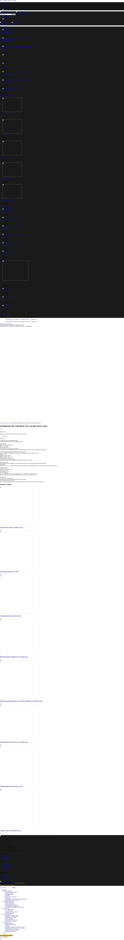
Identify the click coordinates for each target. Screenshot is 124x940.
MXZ (4, 220)
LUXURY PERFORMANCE (9, 200)
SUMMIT (5, 237)
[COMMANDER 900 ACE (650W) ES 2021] (19, 784)
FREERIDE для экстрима (10, 917)
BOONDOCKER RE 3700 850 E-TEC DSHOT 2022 (14, 742)
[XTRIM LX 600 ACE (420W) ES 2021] (19, 828)
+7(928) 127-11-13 (6, 8)
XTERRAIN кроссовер (10, 931)
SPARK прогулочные (10, 903)
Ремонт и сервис (6, 858)
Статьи (4, 874)
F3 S (4, 291)
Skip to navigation (4, 0)
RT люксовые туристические (11, 911)
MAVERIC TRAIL (7, 40)
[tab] (5, 436)
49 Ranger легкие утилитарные (12, 929)
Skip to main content (12, 0)
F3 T (4, 282)
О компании (5, 876)
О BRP (4, 869)
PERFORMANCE (7, 178)
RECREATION (6, 135)
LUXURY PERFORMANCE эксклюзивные (14, 907)
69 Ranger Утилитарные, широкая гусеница (14, 926)
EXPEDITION (6, 245)
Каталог (4, 879)
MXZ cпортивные (9, 918)
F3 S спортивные (9, 910)
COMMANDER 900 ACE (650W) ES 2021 (11, 786)
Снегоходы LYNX (8, 423)
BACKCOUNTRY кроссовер (11, 920)
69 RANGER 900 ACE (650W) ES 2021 (10, 616)
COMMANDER (6, 91)
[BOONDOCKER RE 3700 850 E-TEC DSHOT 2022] (19, 739)
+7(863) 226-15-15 (6, 7)
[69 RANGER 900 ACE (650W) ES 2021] (19, 613)
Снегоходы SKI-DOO (7, 867)
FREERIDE (5, 228)
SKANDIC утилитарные (10, 921)
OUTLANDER (6, 82)
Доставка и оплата (7, 857)
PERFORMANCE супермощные (12, 906)
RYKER (4, 308)
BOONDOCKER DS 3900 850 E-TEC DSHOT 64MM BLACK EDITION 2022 (21, 701)
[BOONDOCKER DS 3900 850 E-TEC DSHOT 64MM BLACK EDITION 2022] (19, 698)
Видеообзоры (6, 877)
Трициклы (5, 868)
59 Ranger (7, 925)
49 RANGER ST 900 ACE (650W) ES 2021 (11, 527)
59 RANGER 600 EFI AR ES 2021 (9, 571)
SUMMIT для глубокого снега (11, 916)
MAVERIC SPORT (7, 32)
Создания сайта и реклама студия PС (7, 885)
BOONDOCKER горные (10, 924)
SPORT (4, 157)
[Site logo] (8, 13)
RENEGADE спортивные (11, 896)
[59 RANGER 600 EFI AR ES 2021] (19, 569)
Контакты (5, 878)
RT (3, 299)
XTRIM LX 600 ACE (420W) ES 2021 (10, 830)
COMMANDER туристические (12, 900)
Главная (2, 423)
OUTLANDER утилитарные (11, 892)
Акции (4, 855)
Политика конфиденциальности (20, 883)
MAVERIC (5, 48)
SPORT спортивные (9, 902)
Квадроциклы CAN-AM (8, 865)
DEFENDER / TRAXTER (8, 74)
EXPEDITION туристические (11, 915)
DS (3, 57)
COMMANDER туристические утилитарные (15, 928)
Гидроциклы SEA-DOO (8, 863)
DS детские (7, 897)
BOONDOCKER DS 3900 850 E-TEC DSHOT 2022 (14, 657)
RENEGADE (6, 65)
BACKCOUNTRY (7, 211)
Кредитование (6, 856)
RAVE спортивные (9, 923)
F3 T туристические (9, 909)
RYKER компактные (9, 913)
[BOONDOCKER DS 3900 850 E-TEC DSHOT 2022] (19, 654)
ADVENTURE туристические (11, 930)
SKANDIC (5, 253)
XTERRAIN (15, 423)
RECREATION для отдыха (11, 904)
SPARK (4, 114)
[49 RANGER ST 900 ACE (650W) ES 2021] (19, 525)
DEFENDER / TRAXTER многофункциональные (16, 899)
